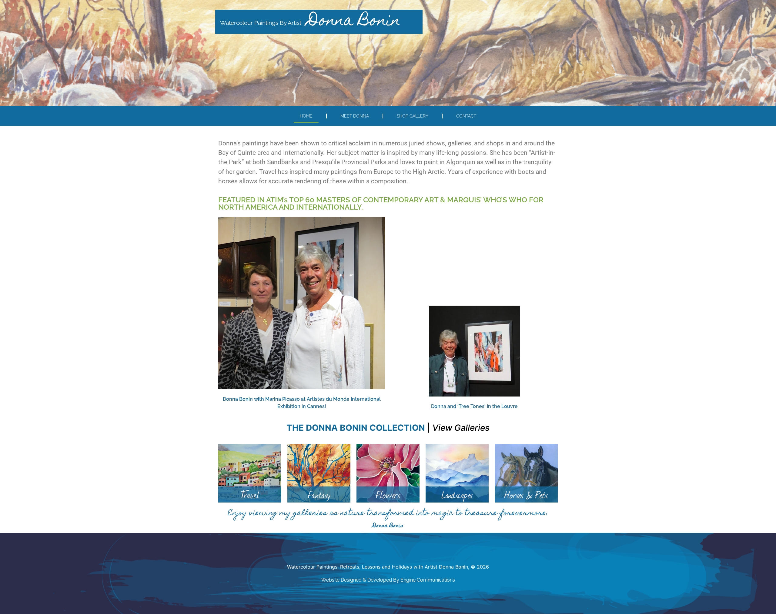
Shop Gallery (412, 115)
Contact (466, 115)
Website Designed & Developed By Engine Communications (388, 580)
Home (306, 115)
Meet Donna (354, 115)
